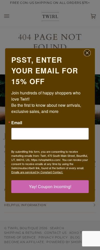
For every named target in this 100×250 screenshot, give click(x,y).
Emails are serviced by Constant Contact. (37, 172)
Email (16, 123)
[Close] (90, 53)
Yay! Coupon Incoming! (50, 186)
